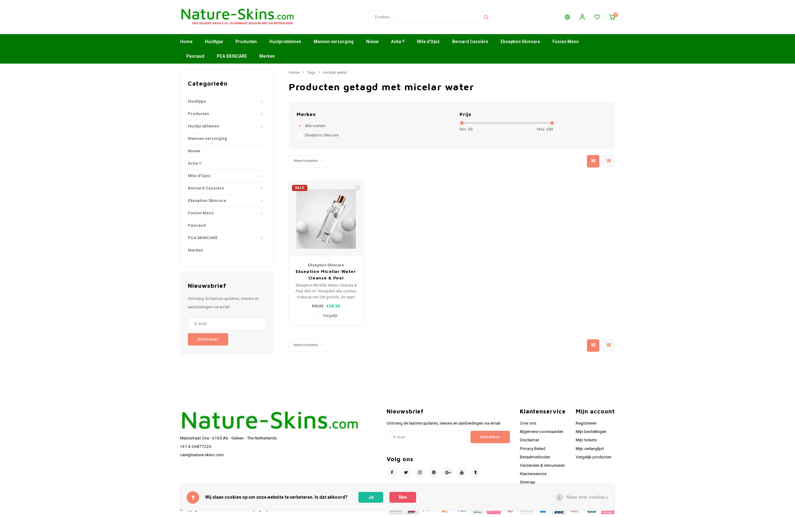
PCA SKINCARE (232, 56)
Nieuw (372, 41)
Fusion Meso (565, 41)
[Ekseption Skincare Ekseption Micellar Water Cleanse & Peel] (326, 219)
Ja (371, 497)
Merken (267, 56)
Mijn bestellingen (591, 432)
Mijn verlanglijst (590, 449)
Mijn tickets (586, 440)
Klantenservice (533, 474)
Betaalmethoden (535, 457)
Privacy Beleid (532, 449)
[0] (612, 17)
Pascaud (195, 56)
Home (186, 41)
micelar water (335, 72)
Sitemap (527, 482)
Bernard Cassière (470, 41)
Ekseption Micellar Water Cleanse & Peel (326, 274)
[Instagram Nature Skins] (420, 472)
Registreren (586, 423)
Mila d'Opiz (428, 41)
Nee (403, 497)
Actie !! (398, 41)
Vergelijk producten (593, 457)
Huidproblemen (285, 41)
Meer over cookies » (587, 497)
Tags (311, 72)
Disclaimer (529, 440)
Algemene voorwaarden (541, 432)
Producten (246, 41)
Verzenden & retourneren (542, 465)
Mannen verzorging (334, 41)
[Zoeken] (486, 17)
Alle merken (315, 126)
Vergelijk (330, 316)
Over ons (528, 423)
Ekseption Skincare (520, 41)
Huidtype (214, 41)
